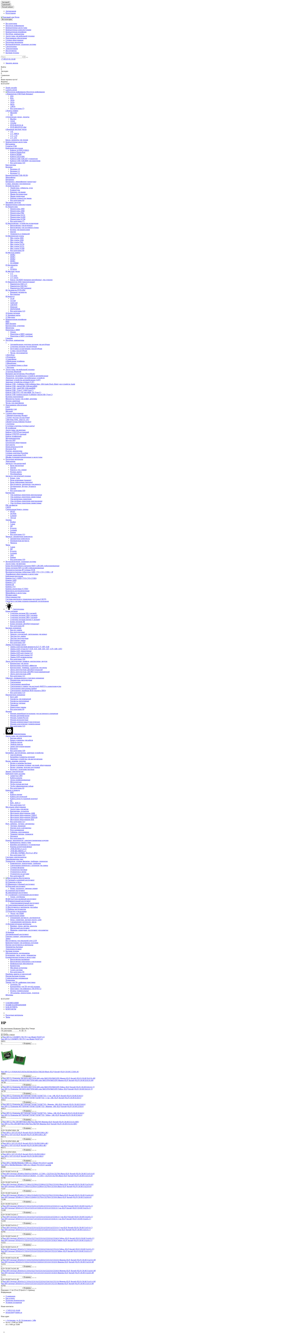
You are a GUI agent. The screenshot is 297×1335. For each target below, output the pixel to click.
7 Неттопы (10, 367)
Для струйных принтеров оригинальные (26, 501)
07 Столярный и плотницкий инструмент (22, 895)
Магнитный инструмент (20, 928)
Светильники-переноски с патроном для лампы (29, 865)
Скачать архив (11, 90)
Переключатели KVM (14, 447)
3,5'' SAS (13, 276)
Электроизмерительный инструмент (24, 903)
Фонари (9, 711)
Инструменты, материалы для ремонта (25, 484)
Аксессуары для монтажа (16, 430)
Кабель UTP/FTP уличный (16, 434)
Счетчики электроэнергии (16, 857)
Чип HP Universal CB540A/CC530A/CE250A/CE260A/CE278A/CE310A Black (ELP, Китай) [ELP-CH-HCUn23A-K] (46, 1186)
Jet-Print (13, 514)
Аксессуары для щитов (19, 809)
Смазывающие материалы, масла (23, 922)
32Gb (12, 102)
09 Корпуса (10, 296)
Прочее (13, 232)
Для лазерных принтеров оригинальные (26, 495)
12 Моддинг (10, 317)
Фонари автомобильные (19, 716)
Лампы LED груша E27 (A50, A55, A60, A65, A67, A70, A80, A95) (36, 649)
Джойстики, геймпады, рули (21, 188)
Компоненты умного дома (20, 842)
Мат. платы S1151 (17, 246)
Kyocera (13, 528)
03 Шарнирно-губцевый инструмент (20, 884)
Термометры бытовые (14, 947)
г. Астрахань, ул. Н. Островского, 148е (21, 1320)
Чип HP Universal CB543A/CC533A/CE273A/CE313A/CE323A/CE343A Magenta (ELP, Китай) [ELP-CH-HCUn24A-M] (47, 1273)
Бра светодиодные (17, 632)
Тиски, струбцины (17, 897)
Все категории (11, 23)
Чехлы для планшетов (19, 353)
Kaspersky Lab (11, 409)
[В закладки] (33, 1076)
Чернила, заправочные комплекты (19, 536)
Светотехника (11, 46)
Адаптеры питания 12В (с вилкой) (23, 615)
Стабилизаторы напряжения (17, 978)
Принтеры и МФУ (13, 330)
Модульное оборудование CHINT (23, 815)
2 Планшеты (10, 357)
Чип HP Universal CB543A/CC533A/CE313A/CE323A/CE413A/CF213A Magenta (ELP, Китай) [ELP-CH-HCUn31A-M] (47, 1284)
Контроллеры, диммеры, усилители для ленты (28, 668)
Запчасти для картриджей (16, 463)
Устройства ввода (12, 186)
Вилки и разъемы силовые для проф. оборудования (30, 765)
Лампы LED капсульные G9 (21, 655)
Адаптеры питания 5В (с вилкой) (23, 613)
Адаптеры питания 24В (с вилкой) (23, 617)
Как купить (10, 1298)
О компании (10, 1296)
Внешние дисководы (18, 292)
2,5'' (11, 273)
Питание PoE (11, 449)
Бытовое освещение (13, 628)
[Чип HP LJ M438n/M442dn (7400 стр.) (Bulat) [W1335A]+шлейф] (27, 1163)
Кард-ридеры (11, 165)
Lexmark (13, 530)
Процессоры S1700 (17, 219)
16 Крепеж (10, 932)
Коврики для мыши (18, 192)
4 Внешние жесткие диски (16, 129)
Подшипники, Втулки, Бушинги (23, 486)
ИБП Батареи (11, 324)
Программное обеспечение (16, 38)
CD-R (12, 121)
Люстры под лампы (18, 636)
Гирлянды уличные (17, 703)
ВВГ (12, 792)
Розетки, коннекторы (14, 451)
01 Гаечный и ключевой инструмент (20, 880)
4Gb (11, 96)
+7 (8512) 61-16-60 (8, 59)
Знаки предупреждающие (20, 746)
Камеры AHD (11, 580)
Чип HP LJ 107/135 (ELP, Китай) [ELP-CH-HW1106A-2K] (23, 1135)
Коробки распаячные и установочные (25, 845)
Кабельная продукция (14, 148)
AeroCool (14, 303)
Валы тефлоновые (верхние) (21, 482)
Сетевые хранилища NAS (16, 455)
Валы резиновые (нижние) (20, 480)
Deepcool (13, 307)
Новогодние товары (18, 707)
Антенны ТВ (15, 984)
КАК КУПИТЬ (12, 1007)
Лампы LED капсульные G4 (21, 653)
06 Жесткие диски (13, 271)
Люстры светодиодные (19, 638)
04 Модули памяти (13, 253)
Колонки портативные (14, 397)
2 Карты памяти (12, 111)
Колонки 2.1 (15, 171)
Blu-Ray (13, 119)
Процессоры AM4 (17, 211)
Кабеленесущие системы (15, 774)
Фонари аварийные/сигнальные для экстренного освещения (34, 713)
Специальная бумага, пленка (17, 509)
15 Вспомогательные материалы (18, 924)
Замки (8, 938)
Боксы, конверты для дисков (17, 140)
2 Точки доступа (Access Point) (18, 417)
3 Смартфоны (11, 359)
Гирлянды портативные (19, 701)
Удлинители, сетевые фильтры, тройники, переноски (27, 861)
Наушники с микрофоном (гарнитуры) (21, 182)
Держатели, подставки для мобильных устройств (25, 378)
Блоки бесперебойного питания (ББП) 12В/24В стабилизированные (32, 566)
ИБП (7, 321)
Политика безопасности (15, 1300)
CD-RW (13, 123)
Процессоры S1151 (17, 215)
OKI (12, 555)
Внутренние (15, 294)
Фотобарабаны (16, 474)
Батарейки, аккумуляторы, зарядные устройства (25, 753)
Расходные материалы (14, 42)
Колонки (9, 167)
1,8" (11, 131)
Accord (13, 301)
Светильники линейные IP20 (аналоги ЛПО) (28, 691)
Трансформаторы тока (14, 859)
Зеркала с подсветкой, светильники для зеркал (28, 634)
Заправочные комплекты (20, 539)
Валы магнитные (17, 465)
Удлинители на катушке (19, 874)
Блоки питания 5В (17, 622)
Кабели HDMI (15, 154)
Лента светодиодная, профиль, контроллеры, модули (26, 661)
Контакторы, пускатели (19, 811)
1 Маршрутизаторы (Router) (16, 415)
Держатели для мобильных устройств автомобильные (27, 376)
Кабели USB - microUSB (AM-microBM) (21, 386)
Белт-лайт (14, 697)
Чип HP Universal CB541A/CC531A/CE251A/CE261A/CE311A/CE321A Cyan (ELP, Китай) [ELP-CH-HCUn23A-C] (46, 1208)
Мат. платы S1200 (17, 248)
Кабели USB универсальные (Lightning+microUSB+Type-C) (29, 395)
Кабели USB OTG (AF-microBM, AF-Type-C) (23, 392)
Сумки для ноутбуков (18, 351)
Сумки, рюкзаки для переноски (18, 184)
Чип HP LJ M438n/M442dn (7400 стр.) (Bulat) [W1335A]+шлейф (26, 1165)
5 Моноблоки (11, 363)
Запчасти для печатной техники (18, 476)
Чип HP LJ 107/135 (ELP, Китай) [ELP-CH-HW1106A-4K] (23, 1145)
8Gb (11, 98)
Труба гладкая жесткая (19, 784)
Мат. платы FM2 (16, 242)
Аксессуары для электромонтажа (19, 736)
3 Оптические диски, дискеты (17, 117)
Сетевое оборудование (14, 40)
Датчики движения (17, 826)
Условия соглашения (14, 1302)
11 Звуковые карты (13, 315)
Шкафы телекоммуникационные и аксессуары (24, 457)
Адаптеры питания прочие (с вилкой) (25, 620)
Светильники (15, 682)
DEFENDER (15, 309)
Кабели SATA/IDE (17, 157)
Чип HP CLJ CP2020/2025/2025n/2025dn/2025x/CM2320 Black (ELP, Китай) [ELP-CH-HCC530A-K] (40, 1072)
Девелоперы (10, 461)
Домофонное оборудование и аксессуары (22, 574)
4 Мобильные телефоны (15, 361)
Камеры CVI (11, 582)
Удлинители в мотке (18, 872)
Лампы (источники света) (16, 645)
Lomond (13, 516)
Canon (12, 524)
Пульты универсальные (19, 991)
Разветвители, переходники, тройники (25, 863)
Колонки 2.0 (15, 169)
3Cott (12, 298)
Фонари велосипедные (19, 720)
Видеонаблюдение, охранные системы (21, 44)
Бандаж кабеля (16, 738)
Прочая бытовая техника (15, 976)
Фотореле (14, 836)
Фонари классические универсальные (25, 724)
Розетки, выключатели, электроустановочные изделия (27, 840)
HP (11, 526)
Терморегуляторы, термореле (21, 834)
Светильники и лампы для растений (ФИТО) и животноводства (35, 686)
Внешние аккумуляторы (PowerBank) (20, 374)
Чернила (13, 543)
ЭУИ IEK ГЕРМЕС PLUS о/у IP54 (23, 853)
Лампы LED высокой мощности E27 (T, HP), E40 (29, 647)
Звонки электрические (14, 771)
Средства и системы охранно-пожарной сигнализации (27, 601)
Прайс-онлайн (11, 88)
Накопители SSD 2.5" (18, 284)
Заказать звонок (12, 63)
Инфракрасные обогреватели (21, 964)
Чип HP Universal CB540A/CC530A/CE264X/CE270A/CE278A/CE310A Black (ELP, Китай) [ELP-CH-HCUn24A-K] (46, 1197)
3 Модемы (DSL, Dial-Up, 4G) (17, 420)
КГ (11, 801)
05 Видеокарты (12, 265)
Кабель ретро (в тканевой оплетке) (24, 799)
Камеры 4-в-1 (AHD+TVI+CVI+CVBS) (21, 578)
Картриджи (10, 493)
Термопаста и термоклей (20, 234)
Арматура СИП (16, 776)
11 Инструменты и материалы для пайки (22, 907)
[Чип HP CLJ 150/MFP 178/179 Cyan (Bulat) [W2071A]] (23, 1037)
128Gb (12, 106)
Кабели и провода (13, 790)
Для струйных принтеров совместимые (25, 503)
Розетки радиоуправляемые (21, 847)
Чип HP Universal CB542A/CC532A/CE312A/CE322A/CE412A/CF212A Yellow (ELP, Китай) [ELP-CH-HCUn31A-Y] (46, 1251)
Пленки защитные (13, 401)
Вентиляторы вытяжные (20, 959)
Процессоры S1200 (17, 217)
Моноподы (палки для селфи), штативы (21, 399)
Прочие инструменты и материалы (19, 945)
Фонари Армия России (19, 718)
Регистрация (11, 13)
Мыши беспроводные (18, 194)
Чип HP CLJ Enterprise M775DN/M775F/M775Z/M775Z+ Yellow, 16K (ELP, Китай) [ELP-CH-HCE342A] (41, 1115)
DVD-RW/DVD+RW (18, 127)
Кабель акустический (18, 797)
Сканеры (9, 338)
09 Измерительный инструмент (18, 901)
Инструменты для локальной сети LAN (21, 941)
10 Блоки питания (13, 313)
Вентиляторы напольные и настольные (25, 961)
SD (11, 115)
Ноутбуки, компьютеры (15, 34)
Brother (13, 522)
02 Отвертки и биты (14, 882)
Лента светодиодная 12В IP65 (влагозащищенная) (30, 672)
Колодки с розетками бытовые (22, 769)
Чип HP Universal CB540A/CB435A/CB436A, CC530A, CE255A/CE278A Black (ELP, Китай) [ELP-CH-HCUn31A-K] (47, 1176)
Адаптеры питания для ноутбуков (23, 346)
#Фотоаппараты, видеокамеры (18, 953)
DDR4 (12, 259)
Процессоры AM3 (17, 209)
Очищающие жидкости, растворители (25, 918)
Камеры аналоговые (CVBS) (17, 589)
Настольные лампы (18, 640)
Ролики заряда (16, 472)
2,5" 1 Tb (13, 136)
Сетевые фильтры (17, 868)
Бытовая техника (12, 53)
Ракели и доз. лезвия (18, 470)
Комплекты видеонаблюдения (17, 591)
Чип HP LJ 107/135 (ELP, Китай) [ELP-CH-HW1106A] (22, 1156)
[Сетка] (2, 1033)
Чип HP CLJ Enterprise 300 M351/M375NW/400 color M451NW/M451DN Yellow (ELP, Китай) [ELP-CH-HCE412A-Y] (47, 1089)
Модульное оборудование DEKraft (23, 817)
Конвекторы (15, 966)
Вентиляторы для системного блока (24, 227)
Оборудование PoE (13, 597)
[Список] (4, 1033)
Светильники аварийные (20, 684)
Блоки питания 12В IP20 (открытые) (24, 624)
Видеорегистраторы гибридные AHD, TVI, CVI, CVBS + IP (29, 572)
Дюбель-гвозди (16, 742)
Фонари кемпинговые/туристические (25, 722)
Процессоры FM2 (17, 213)
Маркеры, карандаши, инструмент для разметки (29, 930)
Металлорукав (16, 782)
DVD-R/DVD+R (16, 125)
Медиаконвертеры (13, 438)
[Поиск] (27, 57)
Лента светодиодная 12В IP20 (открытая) (26, 670)
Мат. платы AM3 (17, 238)
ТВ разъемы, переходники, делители (24, 993)
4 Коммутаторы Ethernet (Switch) (18, 422)
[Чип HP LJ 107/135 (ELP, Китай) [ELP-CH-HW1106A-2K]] (24, 1133)
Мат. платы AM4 (17, 240)
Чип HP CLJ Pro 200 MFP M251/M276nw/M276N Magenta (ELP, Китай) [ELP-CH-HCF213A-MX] (39, 1124)
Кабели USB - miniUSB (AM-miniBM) (20, 388)
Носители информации (15, 26)
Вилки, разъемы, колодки (16, 761)
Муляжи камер (11, 595)
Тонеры (9, 520)
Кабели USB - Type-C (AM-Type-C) (19, 390)
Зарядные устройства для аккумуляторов (26, 759)
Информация (6, 1292)
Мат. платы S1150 (17, 244)
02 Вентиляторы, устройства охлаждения (22, 223)
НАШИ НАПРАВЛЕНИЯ (16, 1005)
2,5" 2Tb (13, 138)
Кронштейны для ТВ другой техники (25, 987)
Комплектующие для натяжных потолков (22, 943)
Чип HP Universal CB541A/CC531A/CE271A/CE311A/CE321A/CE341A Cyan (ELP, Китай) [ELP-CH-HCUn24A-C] (46, 1219)
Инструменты (11, 51)
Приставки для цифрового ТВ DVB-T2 (25, 989)
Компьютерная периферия (16, 32)
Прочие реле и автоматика (20, 828)
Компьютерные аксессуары (16, 28)
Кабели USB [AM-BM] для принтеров (25, 161)
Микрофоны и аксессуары (16, 593)
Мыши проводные (17, 196)
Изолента (14, 749)
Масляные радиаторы (18, 968)
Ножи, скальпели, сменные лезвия (23, 888)
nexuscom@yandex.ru (14, 1312)
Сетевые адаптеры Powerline (17, 453)
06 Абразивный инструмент (17, 893)
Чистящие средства (13, 202)
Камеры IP (10, 584)
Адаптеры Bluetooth (13, 372)
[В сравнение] (35, 1076)
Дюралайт (14, 705)
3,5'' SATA (14, 278)
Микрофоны (10, 177)
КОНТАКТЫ (11, 1009)
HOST (12, 511)
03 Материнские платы (15, 236)
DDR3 (12, 257)
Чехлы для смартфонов (15, 403)
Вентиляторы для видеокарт (21, 225)
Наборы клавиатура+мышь (21, 198)
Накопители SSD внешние (20, 288)
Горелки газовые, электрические (18, 936)
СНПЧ (8, 507)
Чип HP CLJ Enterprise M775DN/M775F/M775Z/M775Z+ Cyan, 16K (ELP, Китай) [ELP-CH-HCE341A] (41, 1098)
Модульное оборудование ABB (22, 813)
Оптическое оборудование (16, 443)
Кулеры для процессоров (20, 230)
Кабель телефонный (13, 436)
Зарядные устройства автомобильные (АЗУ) (23, 380)
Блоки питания (12, 611)
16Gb (12, 100)
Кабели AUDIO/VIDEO (19, 150)
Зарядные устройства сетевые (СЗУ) (20, 382)
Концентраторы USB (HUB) (17, 175)
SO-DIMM (14, 263)
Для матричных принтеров (21, 499)
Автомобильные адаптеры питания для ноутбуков (30, 344)
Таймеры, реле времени (19, 832)
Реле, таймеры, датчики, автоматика (20, 824)
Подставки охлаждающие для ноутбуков (26, 349)
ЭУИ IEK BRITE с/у (18, 851)
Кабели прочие (16, 794)
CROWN (13, 305)
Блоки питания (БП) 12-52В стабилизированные (25, 568)
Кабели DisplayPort (17, 152)
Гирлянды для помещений (20, 699)
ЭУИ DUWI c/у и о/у (18, 849)
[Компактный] (6, 1033)
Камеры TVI (10, 587)
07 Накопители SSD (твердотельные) (20, 282)
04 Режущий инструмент (15, 886)
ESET (8, 407)
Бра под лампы (16, 630)
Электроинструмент (14, 949)
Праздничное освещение (15, 695)
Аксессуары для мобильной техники (20, 36)
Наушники (10, 179)
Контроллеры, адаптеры (15, 326)
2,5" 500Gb (14, 134)
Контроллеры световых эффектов (23, 665)
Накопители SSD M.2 (18, 286)
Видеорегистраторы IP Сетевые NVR (20, 570)
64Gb (12, 104)
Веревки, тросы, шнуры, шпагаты (23, 926)
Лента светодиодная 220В (20, 674)
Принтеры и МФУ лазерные (21, 334)
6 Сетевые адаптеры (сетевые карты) (20, 426)
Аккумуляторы (16, 755)
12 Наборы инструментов (16, 909)
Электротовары (12, 49)
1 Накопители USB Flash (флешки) (19, 94)
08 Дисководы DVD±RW (15, 290)
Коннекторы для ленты (19, 663)
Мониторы (10, 328)
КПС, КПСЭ (15, 803)
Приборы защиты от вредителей (18, 974)
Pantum (13, 532)
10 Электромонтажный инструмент (20, 905)
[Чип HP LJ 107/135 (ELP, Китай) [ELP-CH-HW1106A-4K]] (24, 1143)
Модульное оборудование (16, 807)
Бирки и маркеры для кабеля (21, 740)
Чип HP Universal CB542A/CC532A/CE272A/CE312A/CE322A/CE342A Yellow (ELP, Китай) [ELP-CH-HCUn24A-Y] (46, 1240)
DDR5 (12, 261)
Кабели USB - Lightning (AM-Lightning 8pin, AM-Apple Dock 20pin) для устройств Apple (40, 384)
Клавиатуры (15, 190)
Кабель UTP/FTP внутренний (17, 432)
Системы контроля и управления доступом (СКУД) (26, 599)
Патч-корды (10, 445)
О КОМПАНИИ (12, 1003)
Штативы (9, 995)
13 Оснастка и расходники (16, 911)
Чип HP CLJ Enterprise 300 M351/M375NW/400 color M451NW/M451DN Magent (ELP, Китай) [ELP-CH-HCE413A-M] (47, 1080)
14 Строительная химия (15, 916)
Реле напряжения (17, 830)
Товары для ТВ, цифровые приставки (20, 982)
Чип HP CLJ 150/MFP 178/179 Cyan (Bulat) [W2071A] (22, 1039)
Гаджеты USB (11, 146)
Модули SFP (10, 440)
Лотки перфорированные (20, 780)
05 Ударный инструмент (15, 890)
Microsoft (9, 411)
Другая (13, 518)
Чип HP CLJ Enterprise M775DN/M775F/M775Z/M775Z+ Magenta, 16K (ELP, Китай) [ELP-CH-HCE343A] (42, 1106)
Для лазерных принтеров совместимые (25, 497)
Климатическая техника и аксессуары (21, 957)
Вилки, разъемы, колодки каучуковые (25, 767)
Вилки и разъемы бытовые (20, 763)
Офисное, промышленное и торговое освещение (25, 678)
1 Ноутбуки (10, 355)
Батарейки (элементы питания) (22, 757)
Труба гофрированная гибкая (21, 786)
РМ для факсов (11, 505)
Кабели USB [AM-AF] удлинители (24, 159)
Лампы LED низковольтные (21, 657)
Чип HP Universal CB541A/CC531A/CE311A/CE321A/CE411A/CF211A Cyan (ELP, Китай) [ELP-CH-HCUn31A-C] (46, 1230)
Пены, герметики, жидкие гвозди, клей (25, 920)
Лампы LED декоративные (21, 651)
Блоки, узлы (15, 478)
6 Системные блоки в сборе (16, 365)
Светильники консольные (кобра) (23, 688)
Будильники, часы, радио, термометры (21, 955)
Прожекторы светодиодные (21, 680)
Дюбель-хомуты (16, 744)
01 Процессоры (12, 207)
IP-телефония (11, 428)
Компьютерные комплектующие (18, 30)
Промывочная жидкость (19, 541)
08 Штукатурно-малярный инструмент (21, 899)
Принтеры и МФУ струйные (21, 336)
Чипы (8, 545)
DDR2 (12, 255)
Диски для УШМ (17, 913)
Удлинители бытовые (18, 870)
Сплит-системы (16, 970)
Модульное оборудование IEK (22, 819)
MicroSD (13, 113)
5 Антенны (10, 424)
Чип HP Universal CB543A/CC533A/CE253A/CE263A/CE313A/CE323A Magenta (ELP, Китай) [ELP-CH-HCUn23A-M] (47, 1262)
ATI (11, 267)
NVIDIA (13, 269)
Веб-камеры (10, 144)
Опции (13, 332)
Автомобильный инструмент (17, 934)
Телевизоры (10, 980)
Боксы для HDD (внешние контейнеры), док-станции (31, 280)
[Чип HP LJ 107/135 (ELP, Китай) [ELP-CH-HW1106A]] (23, 1154)
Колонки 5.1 (15, 173)
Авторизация (11, 11)
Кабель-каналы (16, 778)
